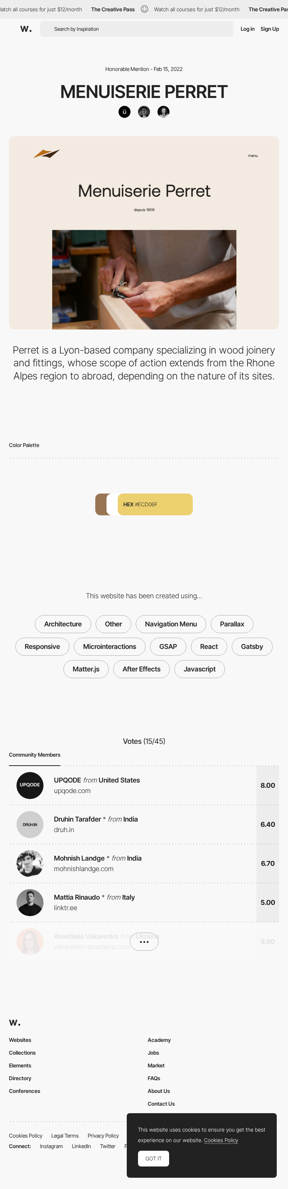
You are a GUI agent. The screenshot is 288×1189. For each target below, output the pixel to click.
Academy (159, 1040)
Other (113, 624)
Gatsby (252, 646)
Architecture (63, 624)
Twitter (108, 1146)
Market (156, 1065)
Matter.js (86, 669)
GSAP (168, 646)
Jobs (153, 1052)
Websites (20, 1040)
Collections (22, 1052)
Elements (20, 1065)
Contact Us (161, 1103)
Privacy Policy (103, 1135)
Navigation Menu (171, 624)
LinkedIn (81, 1146)
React (209, 646)
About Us (159, 1091)
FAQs (154, 1078)
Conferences (24, 1091)
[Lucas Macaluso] (144, 112)
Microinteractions (109, 646)
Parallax (232, 624)
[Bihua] (124, 112)
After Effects (141, 669)
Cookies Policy (25, 1135)
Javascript (200, 669)
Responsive (42, 646)
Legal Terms (65, 1135)
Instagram (51, 1146)
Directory (20, 1078)
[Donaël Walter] (164, 112)
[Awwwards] (26, 29)
